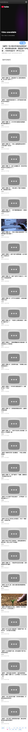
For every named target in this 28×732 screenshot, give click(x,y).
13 (20, 728)
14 (22, 728)
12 (17, 728)
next (20, 729)
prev (3, 728)
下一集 (22, 43)
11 (14, 728)
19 (15, 729)
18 (13, 729)
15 (25, 728)
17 (10, 729)
